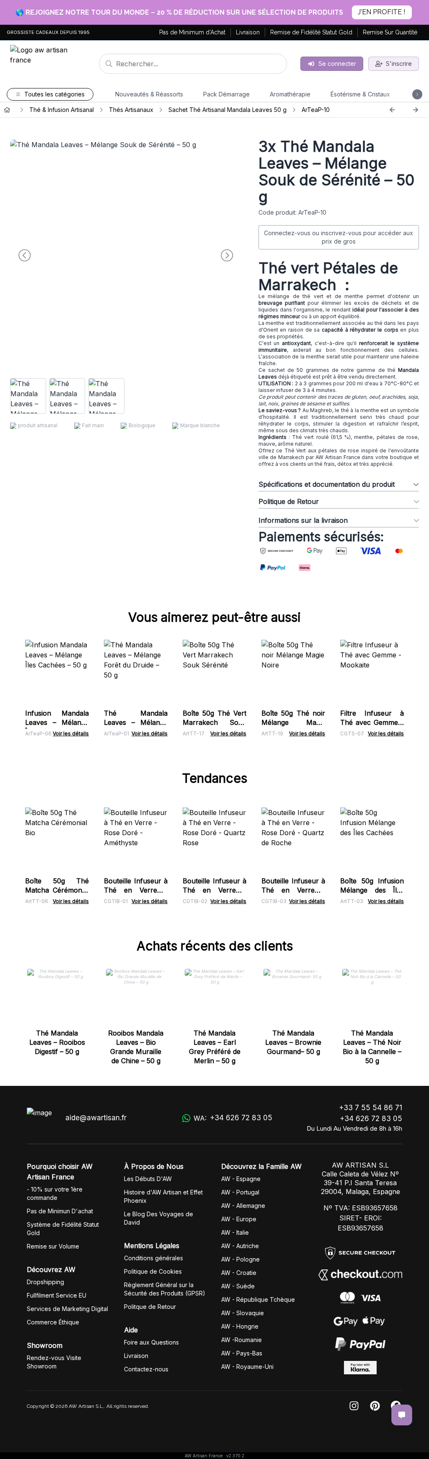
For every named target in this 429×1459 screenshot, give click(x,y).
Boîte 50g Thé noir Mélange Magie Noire (293, 722)
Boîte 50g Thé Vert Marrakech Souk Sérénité (214, 722)
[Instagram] (354, 1406)
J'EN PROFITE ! (381, 12)
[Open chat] (401, 1414)
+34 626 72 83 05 (371, 1118)
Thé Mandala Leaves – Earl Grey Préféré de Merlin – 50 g (214, 1047)
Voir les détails (71, 733)
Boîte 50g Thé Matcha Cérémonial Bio (57, 890)
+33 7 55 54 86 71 (370, 1107)
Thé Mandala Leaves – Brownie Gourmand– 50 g (293, 1042)
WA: (233, 1118)
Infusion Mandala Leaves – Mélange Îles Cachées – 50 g (57, 722)
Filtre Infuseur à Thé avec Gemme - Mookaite (372, 722)
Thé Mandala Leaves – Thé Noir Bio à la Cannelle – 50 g (372, 1047)
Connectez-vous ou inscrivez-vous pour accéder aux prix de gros (338, 237)
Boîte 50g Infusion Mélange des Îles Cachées (372, 890)
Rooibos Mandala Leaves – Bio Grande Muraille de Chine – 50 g (135, 1047)
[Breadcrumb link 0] (7, 110)
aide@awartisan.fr (96, 1118)
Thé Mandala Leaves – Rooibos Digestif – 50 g (57, 1042)
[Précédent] (392, 110)
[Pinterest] (375, 1406)
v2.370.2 (235, 1455)
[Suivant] (416, 110)
